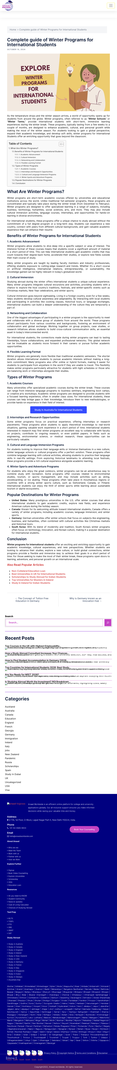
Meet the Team (14, 851)
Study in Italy (13, 968)
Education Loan (14, 885)
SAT (10, 933)
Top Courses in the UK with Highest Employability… (33, 646)
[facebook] (21, 1056)
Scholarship (13, 879)
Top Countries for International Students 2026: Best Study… (38, 667)
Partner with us (14, 856)
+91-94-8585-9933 (17, 828)
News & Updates (15, 902)
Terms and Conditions (86, 1053)
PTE (10, 924)
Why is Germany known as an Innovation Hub (85, 599)
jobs (7, 750)
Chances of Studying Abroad (20, 908)
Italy (7, 746)
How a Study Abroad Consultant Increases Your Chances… (37, 653)
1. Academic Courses (27, 169)
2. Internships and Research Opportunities (35, 172)
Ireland (8, 742)
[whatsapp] (40, 1056)
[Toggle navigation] (111, 5)
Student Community (16, 899)
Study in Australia (15, 944)
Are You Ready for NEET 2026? (22, 674)
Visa (7, 790)
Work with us (13, 854)
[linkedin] (34, 1056)
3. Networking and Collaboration (32, 160)
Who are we (13, 848)
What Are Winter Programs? (24, 148)
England (9, 722)
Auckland (10, 706)
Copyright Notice (66, 1053)
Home (13, 29)
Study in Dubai (13, 774)
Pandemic (10, 758)
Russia (8, 762)
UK (6, 778)
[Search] (107, 622)
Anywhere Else (14, 980)
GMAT (10, 930)
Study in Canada (15, 947)
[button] (103, 14)
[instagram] (28, 1056)
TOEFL (11, 921)
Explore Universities (16, 876)
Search (9, 616)
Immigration (11, 738)
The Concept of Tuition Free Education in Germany (32, 599)
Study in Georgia (15, 977)
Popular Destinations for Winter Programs (33, 180)
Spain (8, 770)
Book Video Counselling (18, 873)
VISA (10, 882)
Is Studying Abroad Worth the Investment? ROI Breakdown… (38, 681)
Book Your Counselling (84, 829)
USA (7, 786)
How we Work (14, 859)
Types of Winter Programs (26, 166)
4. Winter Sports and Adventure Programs (36, 177)
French (8, 726)
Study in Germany (15, 962)
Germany (10, 734)
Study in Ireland (14, 953)
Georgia (9, 730)
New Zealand (12, 754)
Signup (11, 870)
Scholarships (12, 766)
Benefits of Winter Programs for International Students (39, 151)
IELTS (10, 918)
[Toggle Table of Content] (60, 144)
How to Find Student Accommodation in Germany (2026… (36, 660)
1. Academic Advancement (29, 155)
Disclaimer (103, 1053)
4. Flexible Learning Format (30, 163)
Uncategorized (13, 782)
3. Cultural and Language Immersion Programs (38, 175)
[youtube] (15, 1056)
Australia (9, 710)
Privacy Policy (50, 1053)
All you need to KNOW (17, 896)
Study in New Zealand (17, 956)
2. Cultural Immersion (27, 157)
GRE (10, 927)
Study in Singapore (16, 971)
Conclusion (20, 183)
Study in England (15, 950)
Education (10, 718)
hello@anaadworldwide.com (21, 836)
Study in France (14, 965)
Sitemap (11, 1058)
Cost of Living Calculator (18, 905)
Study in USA (13, 959)
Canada (9, 714)
